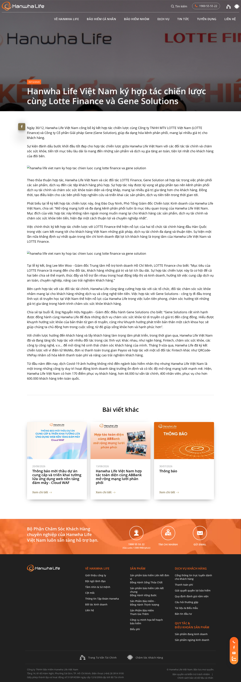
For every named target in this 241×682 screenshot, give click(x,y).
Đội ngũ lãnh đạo (95, 581)
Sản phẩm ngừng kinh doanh (192, 640)
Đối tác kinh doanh (96, 604)
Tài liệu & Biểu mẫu (186, 608)
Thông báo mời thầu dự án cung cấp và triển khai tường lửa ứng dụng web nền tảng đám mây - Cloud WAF (56, 477)
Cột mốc (90, 592)
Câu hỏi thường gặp (186, 602)
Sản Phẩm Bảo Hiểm (142, 612)
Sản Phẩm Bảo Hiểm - (144, 602)
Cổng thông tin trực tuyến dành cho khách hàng (193, 577)
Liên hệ (89, 610)
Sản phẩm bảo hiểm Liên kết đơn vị (149, 579)
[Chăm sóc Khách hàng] (236, 6)
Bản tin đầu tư (183, 613)
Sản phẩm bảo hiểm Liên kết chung (147, 592)
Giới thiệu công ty (95, 575)
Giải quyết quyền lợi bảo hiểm (192, 590)
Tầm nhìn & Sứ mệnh (97, 587)
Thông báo (168, 471)
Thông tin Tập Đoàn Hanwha (102, 598)
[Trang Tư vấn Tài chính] (228, 6)
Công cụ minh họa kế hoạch (146, 621)
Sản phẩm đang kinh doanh (191, 634)
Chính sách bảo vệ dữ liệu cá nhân (195, 677)
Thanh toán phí (184, 584)
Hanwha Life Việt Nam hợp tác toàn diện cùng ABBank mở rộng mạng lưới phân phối (119, 477)
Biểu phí (135, 629)
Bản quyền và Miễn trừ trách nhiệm (191, 674)
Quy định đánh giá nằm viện (192, 596)
